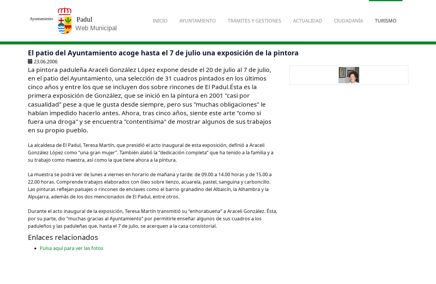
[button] (198, 20)
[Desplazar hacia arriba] (417, 265)
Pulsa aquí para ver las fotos (71, 248)
